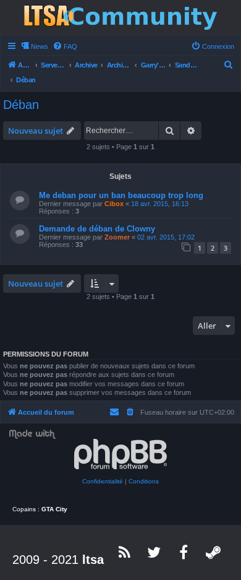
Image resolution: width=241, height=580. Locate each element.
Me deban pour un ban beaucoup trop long (121, 195)
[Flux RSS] (124, 552)
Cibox (114, 203)
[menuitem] (65, 46)
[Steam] (213, 552)
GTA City (54, 509)
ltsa (93, 559)
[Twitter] (154, 552)
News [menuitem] (39, 46)
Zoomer (117, 237)
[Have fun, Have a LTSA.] (120, 17)
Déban (21, 104)
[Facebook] (184, 552)
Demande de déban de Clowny (97, 228)
